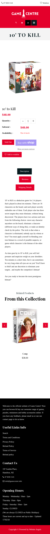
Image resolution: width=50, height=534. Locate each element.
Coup (25, 353)
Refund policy (8, 455)
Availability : (7, 133)
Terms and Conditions (11, 438)
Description (24, 171)
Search (5, 433)
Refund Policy (8, 446)
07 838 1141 (8, 3)
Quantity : (6, 121)
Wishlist (46, 3)
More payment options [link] (26, 149)
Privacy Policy (8, 442)
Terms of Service (9, 450)
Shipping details (25, 187)
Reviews (25, 179)
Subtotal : (6, 127)
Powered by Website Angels (30, 529)
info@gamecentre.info (13, 481)
